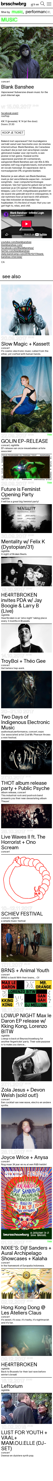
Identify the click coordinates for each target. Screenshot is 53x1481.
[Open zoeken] (42, 4)
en (37, 4)
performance (38, 11)
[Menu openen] (49, 4)
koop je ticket (12, 132)
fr (34, 4)
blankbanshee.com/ (11, 245)
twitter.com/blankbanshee (15, 251)
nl (32, 4)
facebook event (9, 113)
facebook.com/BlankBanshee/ (17, 248)
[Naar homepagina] (14, 4)
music (17, 11)
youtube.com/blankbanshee (16, 242)
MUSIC (9, 19)
